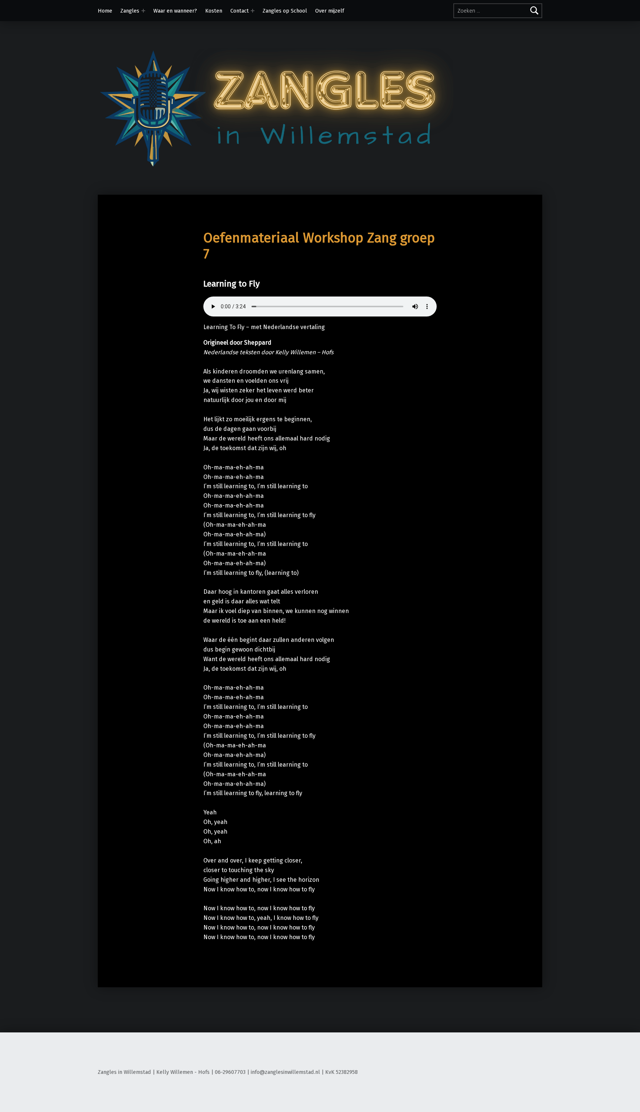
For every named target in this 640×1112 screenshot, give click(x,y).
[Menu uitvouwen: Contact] (252, 11)
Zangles (129, 10)
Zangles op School (285, 10)
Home (105, 10)
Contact (239, 10)
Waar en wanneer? (175, 10)
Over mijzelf (329, 10)
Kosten (213, 10)
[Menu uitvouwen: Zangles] (143, 11)
